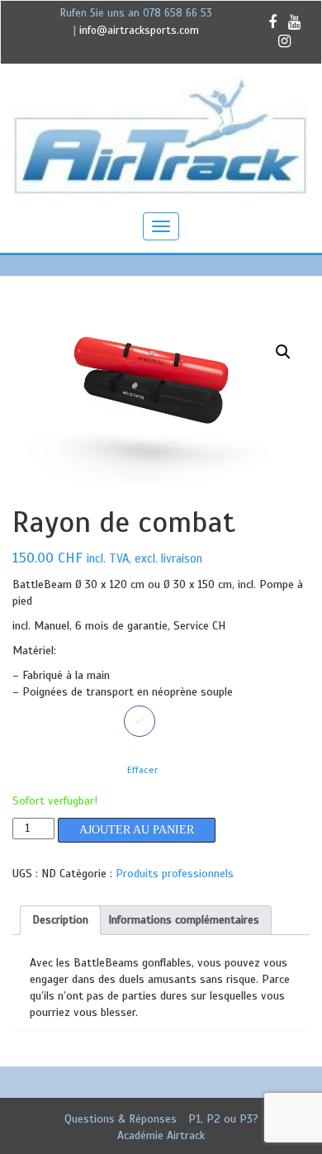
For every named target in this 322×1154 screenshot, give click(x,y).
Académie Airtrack (161, 1135)
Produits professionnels (175, 874)
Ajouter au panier (136, 830)
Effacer (142, 770)
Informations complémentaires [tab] (183, 920)
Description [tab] (60, 920)
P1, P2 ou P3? (223, 1119)
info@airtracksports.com (139, 30)
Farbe (27, 717)
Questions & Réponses (120, 1119)
